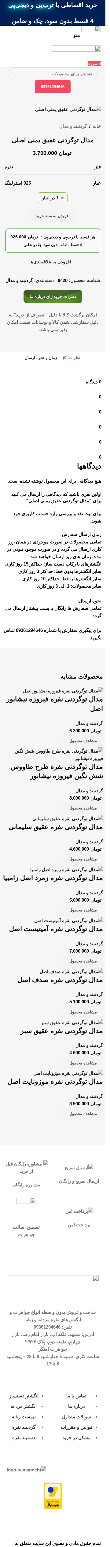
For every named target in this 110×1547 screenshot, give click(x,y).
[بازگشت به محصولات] (15, 126)
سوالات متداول (76, 1416)
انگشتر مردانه (24, 1406)
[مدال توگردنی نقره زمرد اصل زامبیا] (66, 869)
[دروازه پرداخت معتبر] (53, 1495)
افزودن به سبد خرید (53, 215)
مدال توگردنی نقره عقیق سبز (61, 1031)
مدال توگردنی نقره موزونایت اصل (55, 1081)
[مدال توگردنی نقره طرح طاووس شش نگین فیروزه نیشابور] (52, 754)
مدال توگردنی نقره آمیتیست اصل (56, 929)
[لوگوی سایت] (76, 52)
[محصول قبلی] (23, 126)
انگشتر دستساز (23, 1395)
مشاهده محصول (83, 740)
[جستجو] (14, 73)
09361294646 (52, 86)
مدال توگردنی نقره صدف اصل (60, 980)
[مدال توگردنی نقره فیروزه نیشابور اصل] (63, 690)
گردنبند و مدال (73, 126)
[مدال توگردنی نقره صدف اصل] (71, 971)
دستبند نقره (23, 1437)
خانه (97, 126)
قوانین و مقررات (76, 1427)
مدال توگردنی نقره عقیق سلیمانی (56, 827)
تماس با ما (76, 1395)
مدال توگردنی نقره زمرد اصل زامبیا (53, 878)
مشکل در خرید (76, 1437)
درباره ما (76, 1406)
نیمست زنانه (24, 1416)
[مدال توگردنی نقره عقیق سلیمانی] (67, 818)
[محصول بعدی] (8, 126)
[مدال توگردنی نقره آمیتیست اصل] (68, 920)
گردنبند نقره (23, 1427)
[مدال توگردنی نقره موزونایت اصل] (68, 1072)
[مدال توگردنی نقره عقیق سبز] (72, 1021)
